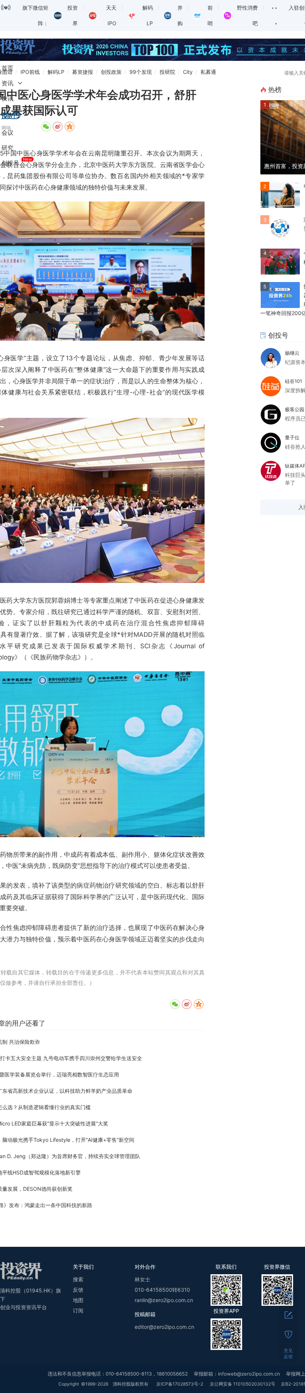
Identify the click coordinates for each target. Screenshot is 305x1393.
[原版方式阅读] (288, 1295)
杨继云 (292, 353)
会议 (7, 132)
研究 (7, 147)
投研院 (167, 72)
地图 (78, 1300)
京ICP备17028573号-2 (179, 1384)
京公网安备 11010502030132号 (242, 1384)
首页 (7, 68)
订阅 (78, 1310)
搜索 (78, 1279)
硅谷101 (293, 381)
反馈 (78, 1290)
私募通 (208, 72)
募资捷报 (82, 72)
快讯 (7, 98)
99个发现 (140, 72)
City (188, 72)
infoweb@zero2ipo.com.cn (249, 1374)
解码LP (56, 72)
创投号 (10, 163)
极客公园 (294, 409)
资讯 (7, 83)
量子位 (292, 437)
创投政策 (111, 72)
